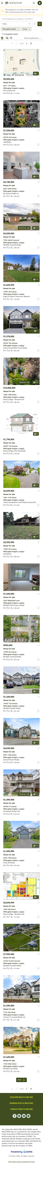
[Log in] (39, 3)
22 (37, 691)
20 (37, 382)
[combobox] (21, 19)
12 (37, 588)
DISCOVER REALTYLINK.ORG (21, 1097)
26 (37, 794)
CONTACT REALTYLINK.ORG (21, 1109)
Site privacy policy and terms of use (21, 1162)
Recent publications (31, 38)
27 (37, 485)
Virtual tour (22, 228)
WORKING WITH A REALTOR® (21, 1103)
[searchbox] (20, 19)
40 (37, 228)
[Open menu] (2, 3)
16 (37, 537)
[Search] (34, 3)
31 (37, 742)
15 (37, 279)
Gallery (2, 37)
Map (7, 37)
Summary (11, 37)
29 (37, 845)
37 (37, 125)
